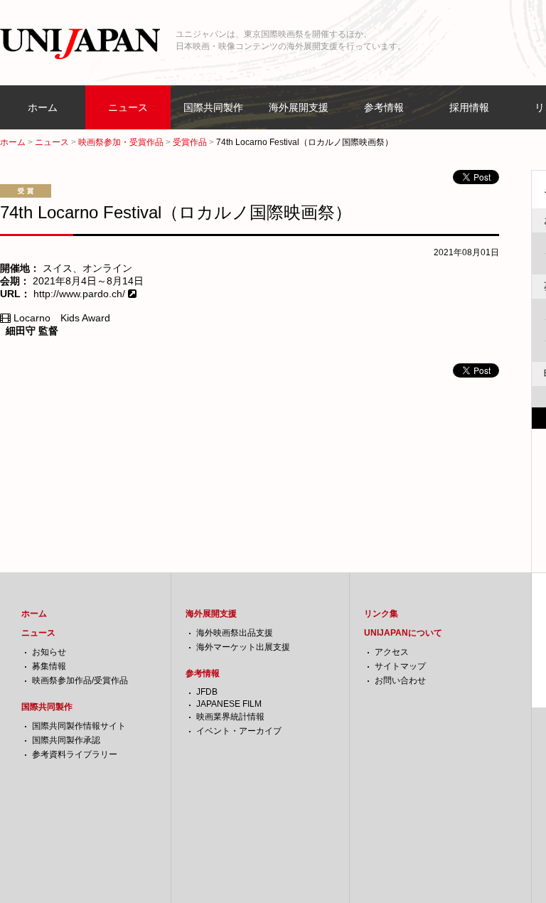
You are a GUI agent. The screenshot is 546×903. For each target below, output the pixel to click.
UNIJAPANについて (403, 633)
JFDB (207, 692)
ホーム (43, 107)
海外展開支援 (298, 107)
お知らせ (49, 652)
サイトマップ (400, 666)
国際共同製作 (213, 107)
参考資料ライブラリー (74, 754)
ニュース (128, 107)
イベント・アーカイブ (239, 731)
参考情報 (384, 107)
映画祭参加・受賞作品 (121, 142)
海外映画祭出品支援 (234, 633)
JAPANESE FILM (229, 704)
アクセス (392, 652)
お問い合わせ (400, 680)
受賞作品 (190, 142)
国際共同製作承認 (66, 740)
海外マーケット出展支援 (243, 647)
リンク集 (381, 614)
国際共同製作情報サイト (79, 726)
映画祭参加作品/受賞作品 (80, 680)
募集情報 (49, 666)
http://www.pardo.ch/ (80, 293)
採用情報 (469, 107)
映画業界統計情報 (230, 717)
